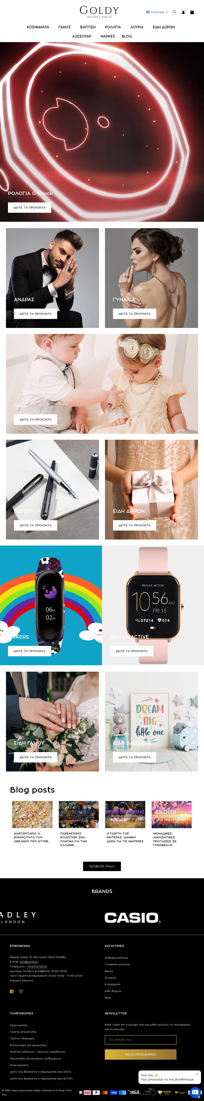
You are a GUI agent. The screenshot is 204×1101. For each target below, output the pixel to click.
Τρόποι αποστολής (23, 1031)
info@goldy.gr (29, 961)
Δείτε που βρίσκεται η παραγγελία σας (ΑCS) (40, 1071)
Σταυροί (110, 977)
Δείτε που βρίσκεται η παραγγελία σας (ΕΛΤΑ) (41, 1078)
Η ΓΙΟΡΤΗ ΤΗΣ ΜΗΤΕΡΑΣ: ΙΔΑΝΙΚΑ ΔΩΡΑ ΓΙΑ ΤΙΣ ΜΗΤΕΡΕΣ (125, 837)
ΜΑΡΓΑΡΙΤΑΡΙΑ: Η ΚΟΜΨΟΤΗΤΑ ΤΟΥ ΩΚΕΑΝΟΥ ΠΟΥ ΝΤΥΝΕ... (32, 837)
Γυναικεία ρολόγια (117, 964)
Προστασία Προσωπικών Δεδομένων (35, 1058)
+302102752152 (36, 966)
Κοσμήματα (112, 984)
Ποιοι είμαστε (19, 1065)
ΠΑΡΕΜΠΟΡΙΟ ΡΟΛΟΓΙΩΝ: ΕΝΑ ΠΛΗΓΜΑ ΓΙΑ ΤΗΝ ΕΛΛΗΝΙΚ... (73, 839)
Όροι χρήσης (19, 1025)
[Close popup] (197, 1074)
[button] (39, 27)
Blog (108, 997)
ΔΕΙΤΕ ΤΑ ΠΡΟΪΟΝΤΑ (30, 207)
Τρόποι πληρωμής (22, 1038)
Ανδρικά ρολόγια (116, 957)
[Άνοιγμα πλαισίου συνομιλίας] (195, 1092)
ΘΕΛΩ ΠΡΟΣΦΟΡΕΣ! (140, 1054)
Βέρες (109, 971)
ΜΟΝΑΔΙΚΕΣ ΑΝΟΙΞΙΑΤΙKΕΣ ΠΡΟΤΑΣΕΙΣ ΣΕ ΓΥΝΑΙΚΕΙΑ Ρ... (165, 839)
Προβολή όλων (102, 866)
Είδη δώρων (113, 991)
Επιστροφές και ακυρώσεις (28, 1045)
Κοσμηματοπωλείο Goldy (26, 1090)
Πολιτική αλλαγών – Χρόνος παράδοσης (37, 1051)
